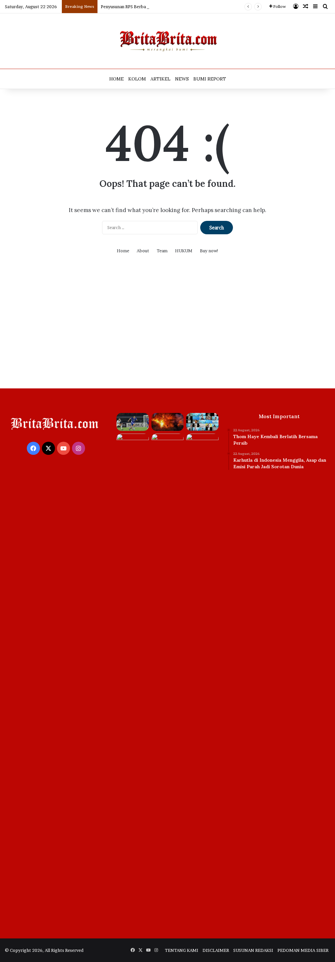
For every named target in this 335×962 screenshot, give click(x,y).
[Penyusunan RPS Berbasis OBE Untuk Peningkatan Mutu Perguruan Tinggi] (202, 422)
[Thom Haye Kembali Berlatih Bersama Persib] (132, 422)
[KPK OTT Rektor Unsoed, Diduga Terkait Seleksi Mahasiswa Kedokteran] (132, 679)
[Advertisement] (167, 326)
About (143, 250)
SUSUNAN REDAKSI (253, 950)
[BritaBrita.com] (167, 41)
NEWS (182, 79)
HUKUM (183, 250)
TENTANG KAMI (181, 950)
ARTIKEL (160, 79)
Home (123, 250)
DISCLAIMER (216, 950)
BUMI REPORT (209, 79)
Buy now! (209, 250)
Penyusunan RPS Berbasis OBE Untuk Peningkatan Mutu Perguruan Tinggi (175, 6)
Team (162, 250)
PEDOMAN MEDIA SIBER (302, 950)
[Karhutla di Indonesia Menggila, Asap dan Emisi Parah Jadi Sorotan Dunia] (167, 422)
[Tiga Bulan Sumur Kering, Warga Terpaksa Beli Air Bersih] (167, 443)
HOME (116, 79)
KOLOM (137, 79)
